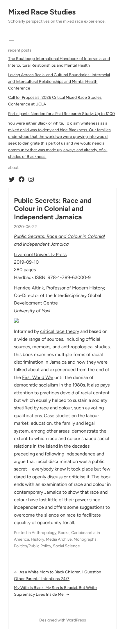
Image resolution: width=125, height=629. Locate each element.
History (37, 539)
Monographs (85, 539)
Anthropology (44, 532)
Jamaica (58, 362)
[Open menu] (11, 39)
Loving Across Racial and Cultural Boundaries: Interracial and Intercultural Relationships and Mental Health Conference (59, 81)
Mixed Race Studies (42, 12)
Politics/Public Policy (32, 546)
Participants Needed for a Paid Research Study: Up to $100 (61, 113)
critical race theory (59, 331)
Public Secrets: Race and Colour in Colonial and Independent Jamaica (53, 208)
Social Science (66, 546)
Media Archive (59, 539)
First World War (37, 377)
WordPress (76, 620)
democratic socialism (36, 385)
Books (63, 532)
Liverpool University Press (40, 254)
